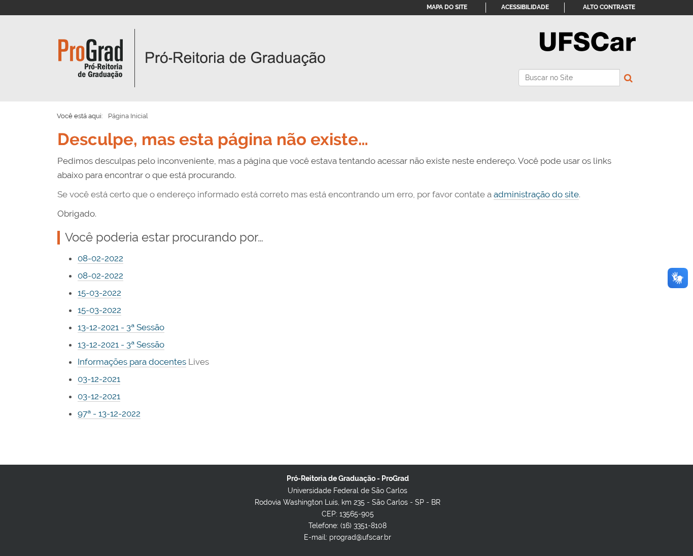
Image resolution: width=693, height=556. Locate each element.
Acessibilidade (525, 7)
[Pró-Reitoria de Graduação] (192, 58)
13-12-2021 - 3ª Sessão (121, 327)
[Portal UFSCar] (588, 41)
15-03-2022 (99, 293)
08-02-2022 (100, 258)
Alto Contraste (609, 7)
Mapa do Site (447, 7)
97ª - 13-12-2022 (109, 413)
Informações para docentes (132, 362)
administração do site (536, 194)
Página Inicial (128, 116)
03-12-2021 (99, 379)
